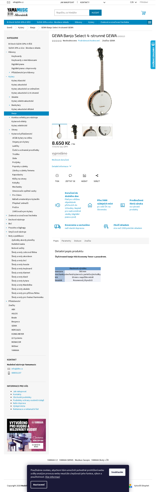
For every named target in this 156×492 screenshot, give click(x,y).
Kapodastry (17, 174)
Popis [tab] (56, 240)
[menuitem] (19, 22)
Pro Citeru (16, 195)
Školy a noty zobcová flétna (24, 252)
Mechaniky (17, 186)
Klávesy (12, 52)
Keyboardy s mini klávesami (24, 60)
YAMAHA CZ (52, 460)
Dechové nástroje (17, 219)
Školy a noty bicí (19, 260)
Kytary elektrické (19, 125)
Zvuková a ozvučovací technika (23, 215)
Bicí (10, 223)
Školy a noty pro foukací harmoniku (27, 297)
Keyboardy (17, 56)
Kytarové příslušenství (22, 133)
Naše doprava (19, 403)
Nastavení (38, 484)
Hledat (95, 12)
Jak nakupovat (67, 2)
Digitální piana (18, 64)
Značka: (108, 40)
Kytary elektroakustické (23, 101)
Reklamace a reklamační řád (26, 409)
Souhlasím (117, 472)
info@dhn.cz (17, 368)
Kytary (11, 76)
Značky (12, 305)
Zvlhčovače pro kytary (22, 211)
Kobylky (16, 182)
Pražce (15, 207)
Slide (14, 158)
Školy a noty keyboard (22, 268)
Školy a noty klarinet (21, 272)
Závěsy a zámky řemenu (23, 170)
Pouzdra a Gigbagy (17, 227)
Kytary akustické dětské (23, 109)
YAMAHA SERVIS (66, 460)
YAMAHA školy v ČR (100, 460)
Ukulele (15, 97)
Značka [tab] (87, 240)
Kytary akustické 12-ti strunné (25, 93)
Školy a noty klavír (20, 276)
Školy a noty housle (20, 264)
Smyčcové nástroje (17, 231)
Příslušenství (14, 301)
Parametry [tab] (66, 240)
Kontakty (84, 2)
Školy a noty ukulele (21, 289)
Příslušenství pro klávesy (23, 72)
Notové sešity (18, 248)
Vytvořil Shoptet (141, 485)
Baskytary (16, 105)
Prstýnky (16, 162)
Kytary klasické (18, 80)
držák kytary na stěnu (22, 138)
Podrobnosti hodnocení (89, 40)
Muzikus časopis (82, 460)
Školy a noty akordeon (22, 256)
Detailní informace (60, 166)
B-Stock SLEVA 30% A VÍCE (20, 43)
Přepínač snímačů (20, 203)
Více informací (52, 477)
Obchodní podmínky (22, 397)
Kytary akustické (19, 84)
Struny (15, 129)
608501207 (16, 372)
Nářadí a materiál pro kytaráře (25, 199)
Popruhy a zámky (20, 166)
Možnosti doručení (60, 160)
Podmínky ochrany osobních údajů (28, 400)
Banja (14, 113)
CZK (132, 2)
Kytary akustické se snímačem (25, 88)
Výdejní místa (19, 406)
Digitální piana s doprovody (24, 68)
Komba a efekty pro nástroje (25, 117)
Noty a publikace (16, 236)
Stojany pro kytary (20, 141)
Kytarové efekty (19, 121)
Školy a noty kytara (20, 280)
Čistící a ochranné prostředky (25, 150)
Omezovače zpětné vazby (24, 191)
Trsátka (15, 154)
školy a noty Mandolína (22, 284)
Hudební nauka (18, 244)
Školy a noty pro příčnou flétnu (25, 293)
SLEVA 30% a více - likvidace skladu (24, 48)
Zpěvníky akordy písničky (23, 240)
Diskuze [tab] (77, 240)
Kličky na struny (19, 178)
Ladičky (15, 146)
